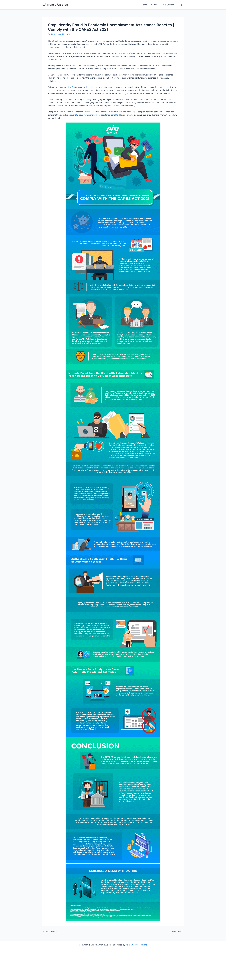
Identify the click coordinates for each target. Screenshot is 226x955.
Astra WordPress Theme (136, 945)
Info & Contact (167, 5)
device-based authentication (96, 87)
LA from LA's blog (55, 4)
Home (144, 5)
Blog (180, 5)
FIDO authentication (134, 99)
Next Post (177, 932)
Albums (154, 5)
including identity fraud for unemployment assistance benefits (90, 115)
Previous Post (50, 932)
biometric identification (68, 87)
